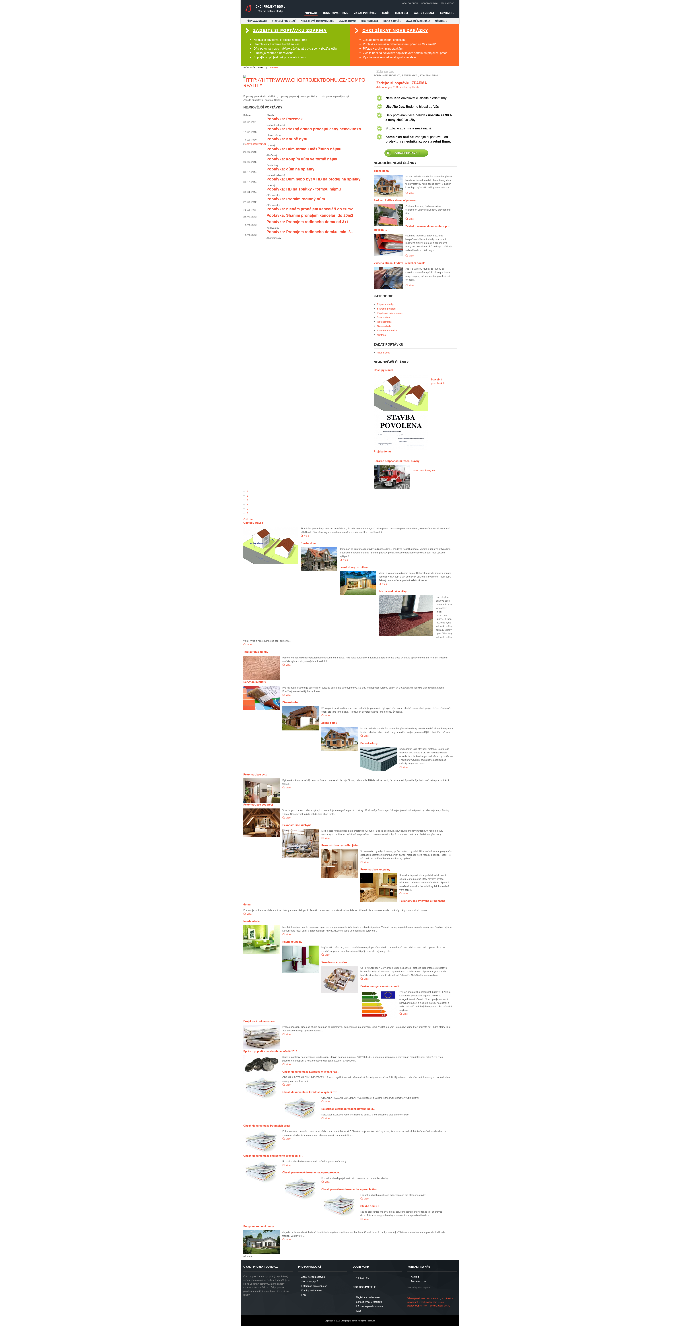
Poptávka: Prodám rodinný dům (296, 198)
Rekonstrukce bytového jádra (340, 845)
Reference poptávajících (314, 1286)
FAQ (303, 1295)
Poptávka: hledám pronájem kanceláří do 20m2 (310, 208)
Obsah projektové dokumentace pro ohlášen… (350, 1189)
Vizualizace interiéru (334, 962)
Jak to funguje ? (309, 1281)
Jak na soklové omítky (393, 591)
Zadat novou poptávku (313, 1276)
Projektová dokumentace (259, 1021)
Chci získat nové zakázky (395, 30)
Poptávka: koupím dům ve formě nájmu (303, 159)
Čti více (409, 193)
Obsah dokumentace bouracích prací (266, 1125)
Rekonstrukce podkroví (258, 804)
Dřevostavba (290, 702)
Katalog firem (410, 3)
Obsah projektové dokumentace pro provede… (311, 1172)
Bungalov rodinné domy (258, 1226)
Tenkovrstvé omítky (255, 652)
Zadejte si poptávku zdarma (290, 30)
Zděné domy (381, 170)
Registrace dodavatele (368, 1297)
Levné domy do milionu (354, 567)
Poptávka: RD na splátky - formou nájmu (304, 189)
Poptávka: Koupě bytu (287, 138)
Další (251, 519)
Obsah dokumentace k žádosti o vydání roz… (310, 1071)
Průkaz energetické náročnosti (379, 986)
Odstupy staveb (384, 370)
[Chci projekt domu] (266, 9)
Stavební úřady (429, 3)
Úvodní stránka (254, 67)
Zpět (245, 519)
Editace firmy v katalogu (369, 1301)
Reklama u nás (419, 1281)
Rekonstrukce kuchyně (296, 825)
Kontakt (415, 1276)
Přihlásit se (447, 3)
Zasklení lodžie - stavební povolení (395, 200)
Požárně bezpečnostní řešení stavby (396, 461)
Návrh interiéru (252, 921)
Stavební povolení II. (438, 381)
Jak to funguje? (385, 87)
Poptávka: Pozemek (285, 118)
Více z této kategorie (424, 470)
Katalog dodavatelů (311, 1290)
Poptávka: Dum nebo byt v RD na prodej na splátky (314, 179)
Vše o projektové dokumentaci (423, 1298)
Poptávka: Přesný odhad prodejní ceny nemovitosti (314, 128)
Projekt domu (382, 451)
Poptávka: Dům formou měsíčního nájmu (304, 148)
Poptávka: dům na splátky (290, 169)
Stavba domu (309, 543)
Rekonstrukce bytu (255, 774)
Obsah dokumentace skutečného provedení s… (273, 1155)
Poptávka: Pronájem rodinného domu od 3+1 (308, 221)
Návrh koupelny (292, 941)
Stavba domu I (369, 1206)
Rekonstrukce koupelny (375, 869)
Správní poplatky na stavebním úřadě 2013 (270, 1051)
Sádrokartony (369, 743)
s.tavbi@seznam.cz (256, 143)
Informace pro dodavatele (369, 1306)
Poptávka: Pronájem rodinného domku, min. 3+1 (311, 231)
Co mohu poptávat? (407, 87)
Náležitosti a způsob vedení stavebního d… (348, 1109)
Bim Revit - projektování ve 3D (434, 1305)
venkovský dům (429, 1302)
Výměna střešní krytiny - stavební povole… (401, 263)
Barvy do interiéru (254, 682)
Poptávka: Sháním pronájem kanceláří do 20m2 (310, 215)
